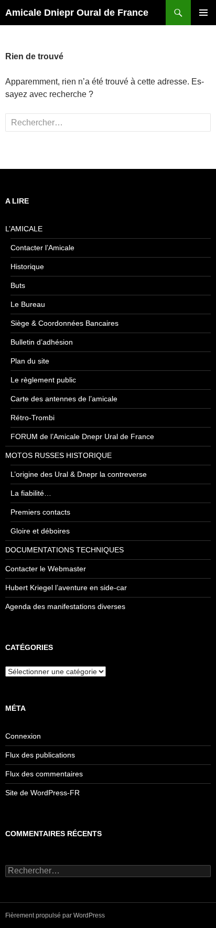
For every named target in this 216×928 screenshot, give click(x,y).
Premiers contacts (40, 512)
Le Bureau (27, 304)
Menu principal (203, 12)
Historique (27, 266)
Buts (17, 285)
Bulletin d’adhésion (41, 342)
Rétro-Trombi (32, 417)
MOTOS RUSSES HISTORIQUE (58, 455)
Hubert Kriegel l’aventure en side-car (66, 587)
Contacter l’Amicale (42, 247)
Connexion (23, 736)
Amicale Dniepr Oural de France (76, 12)
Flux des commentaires (44, 774)
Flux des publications (40, 755)
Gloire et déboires (40, 531)
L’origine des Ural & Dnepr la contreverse (78, 474)
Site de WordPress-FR (42, 792)
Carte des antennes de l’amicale (63, 398)
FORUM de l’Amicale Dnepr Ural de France (82, 436)
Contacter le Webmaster (45, 568)
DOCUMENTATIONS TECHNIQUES (64, 550)
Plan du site (29, 361)
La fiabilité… (30, 493)
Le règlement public (43, 380)
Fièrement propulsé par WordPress (55, 915)
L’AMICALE (23, 229)
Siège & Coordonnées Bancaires (64, 323)
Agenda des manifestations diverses (65, 606)
